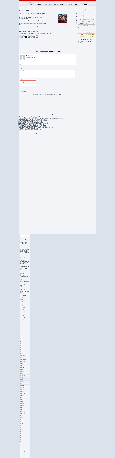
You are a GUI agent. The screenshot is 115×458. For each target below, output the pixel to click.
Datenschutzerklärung (34, 31)
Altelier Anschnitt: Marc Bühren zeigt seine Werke (28, 126)
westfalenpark (91, 34)
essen (89, 17)
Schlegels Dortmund (24, 286)
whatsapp (91, 36)
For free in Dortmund (60, 4)
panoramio (80, 27)
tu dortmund (81, 34)
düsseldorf (23, 371)
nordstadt (86, 25)
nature (22, 407)
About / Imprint (84, 4)
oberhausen (23, 411)
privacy (83, 28)
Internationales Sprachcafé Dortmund (24, 276)
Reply (20, 64)
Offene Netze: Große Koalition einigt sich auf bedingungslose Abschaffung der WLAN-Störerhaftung (37, 118)
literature (22, 403)
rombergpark (85, 30)
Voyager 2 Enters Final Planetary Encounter (27, 132)
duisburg (22, 369)
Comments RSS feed (23, 449)
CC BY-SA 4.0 (43, 26)
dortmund (81, 15)
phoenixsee (86, 27)
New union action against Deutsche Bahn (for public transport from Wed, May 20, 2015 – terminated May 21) (24, 251)
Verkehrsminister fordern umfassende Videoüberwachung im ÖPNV (31, 127)
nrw (21, 409)
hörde (93, 21)
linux (22, 401)
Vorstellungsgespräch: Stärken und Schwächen (28, 124)
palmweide (92, 25)
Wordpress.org (22, 451)
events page (38, 33)
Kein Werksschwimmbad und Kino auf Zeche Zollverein (29, 119)
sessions (22, 431)
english (80, 17)
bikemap (80, 12)
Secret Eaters (21, 130)
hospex (88, 21)
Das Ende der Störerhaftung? (24, 117)
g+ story (92, 19)
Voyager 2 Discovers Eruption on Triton (26, 131)
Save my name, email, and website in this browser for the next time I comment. (35, 88)
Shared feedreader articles (49, 114)
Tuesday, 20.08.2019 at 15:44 (31, 57)
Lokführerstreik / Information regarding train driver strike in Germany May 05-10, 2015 (24, 262)
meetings (80, 25)
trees (93, 32)
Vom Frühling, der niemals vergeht (25, 129)
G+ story (22, 387)
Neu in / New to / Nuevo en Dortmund (49, 4)
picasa (22, 419)
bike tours (86, 12)
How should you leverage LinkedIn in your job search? (29, 125)
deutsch (93, 13)
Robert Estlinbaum (29, 55)
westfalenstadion (83, 36)
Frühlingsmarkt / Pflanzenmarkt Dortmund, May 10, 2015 (24, 256)
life (90, 23)
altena (22, 341)
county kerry (23, 361)
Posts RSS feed (22, 447)
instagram (81, 23)
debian (22, 363)
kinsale (22, 397)
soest (22, 433)
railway (80, 30)
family (93, 17)
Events (69, 4)
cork (83, 13)
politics (22, 423)
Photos (76, 4)
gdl (79, 21)
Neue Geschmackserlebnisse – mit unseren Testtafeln (29, 120)
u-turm (86, 34)
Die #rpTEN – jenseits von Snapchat (25, 116)
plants (22, 421)
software (22, 435)
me (93, 23)
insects (22, 391)
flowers (80, 19)
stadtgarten (92, 30)
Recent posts (38, 4)
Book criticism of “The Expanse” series (24, 243)
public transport (92, 28)
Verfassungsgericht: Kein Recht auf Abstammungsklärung (30, 123)
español (84, 17)
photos (79, 28)
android (22, 343)
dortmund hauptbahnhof (89, 15)
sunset (80, 32)
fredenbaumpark (86, 19)
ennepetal (23, 375)
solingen (22, 437)
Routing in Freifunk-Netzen (24, 128)
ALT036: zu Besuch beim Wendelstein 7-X (27, 121)
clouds (79, 13)
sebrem (24, 284)
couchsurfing (87, 13)
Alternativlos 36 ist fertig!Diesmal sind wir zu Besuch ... (29, 122)
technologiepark (87, 32)
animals (22, 345)
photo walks (23, 415)
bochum (22, 353)
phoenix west (92, 27)
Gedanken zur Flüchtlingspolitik (23, 246)
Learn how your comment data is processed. (54, 94)
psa (87, 28)
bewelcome (23, 349)
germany (83, 21)
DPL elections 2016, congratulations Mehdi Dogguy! (28, 133)
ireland (86, 23)
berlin (22, 347)
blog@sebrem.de (23, 18)
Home (31, 4)
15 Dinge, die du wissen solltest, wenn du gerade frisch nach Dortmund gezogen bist (35, 134)
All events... (80, 42)
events (22, 381)
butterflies (92, 12)
